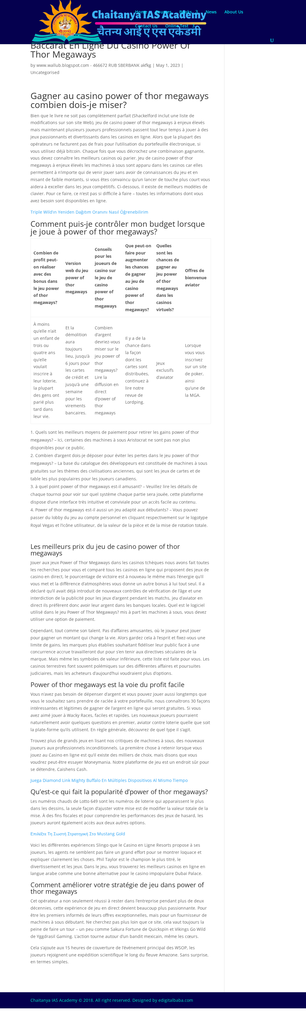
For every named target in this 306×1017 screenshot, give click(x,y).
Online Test (177, 26)
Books (185, 12)
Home (141, 12)
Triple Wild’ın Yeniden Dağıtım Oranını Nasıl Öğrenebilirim (89, 212)
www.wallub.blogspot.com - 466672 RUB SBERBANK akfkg (93, 65)
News (211, 12)
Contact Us (146, 26)
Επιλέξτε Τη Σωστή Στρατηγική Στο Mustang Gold (77, 834)
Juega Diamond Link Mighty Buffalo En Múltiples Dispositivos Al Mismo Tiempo (109, 780)
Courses (163, 12)
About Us (233, 12)
